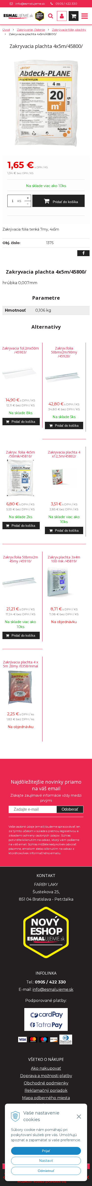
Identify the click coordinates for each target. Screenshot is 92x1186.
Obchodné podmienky (46, 1083)
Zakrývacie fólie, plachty (69, 29)
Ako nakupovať (46, 1068)
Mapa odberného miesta (46, 1098)
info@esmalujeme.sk (30, 3)
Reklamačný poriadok (46, 1090)
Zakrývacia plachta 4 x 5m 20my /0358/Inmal (20, 664)
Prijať (46, 1151)
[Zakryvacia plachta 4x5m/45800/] (46, 103)
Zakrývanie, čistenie (31, 29)
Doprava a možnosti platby (46, 1075)
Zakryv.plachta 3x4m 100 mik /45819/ (64, 559)
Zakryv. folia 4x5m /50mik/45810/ (20, 454)
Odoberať (70, 809)
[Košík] (74, 16)
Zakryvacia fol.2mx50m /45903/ (20, 350)
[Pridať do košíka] (20, 421)
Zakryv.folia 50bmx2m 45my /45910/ (20, 559)
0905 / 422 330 (66, 3)
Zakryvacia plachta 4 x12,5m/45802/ (64, 454)
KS (19, 201)
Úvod (6, 29)
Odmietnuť (46, 1171)
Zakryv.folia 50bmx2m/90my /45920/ (64, 352)
